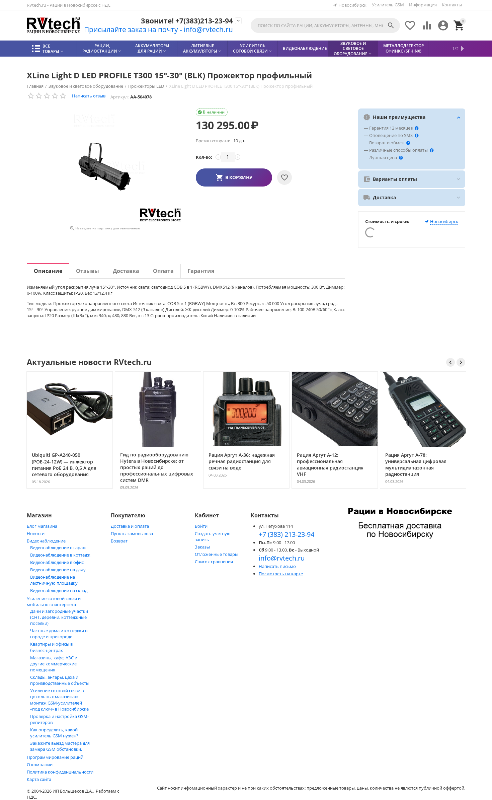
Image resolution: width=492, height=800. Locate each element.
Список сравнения (214, 562)
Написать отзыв (88, 96)
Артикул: (119, 97)
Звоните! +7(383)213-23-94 (187, 21)
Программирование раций (55, 757)
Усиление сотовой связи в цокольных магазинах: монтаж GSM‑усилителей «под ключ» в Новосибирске (59, 699)
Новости (36, 533)
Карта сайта (39, 779)
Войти (201, 526)
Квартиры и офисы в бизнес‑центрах (51, 647)
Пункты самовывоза (132, 533)
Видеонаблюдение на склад (58, 590)
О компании (40, 764)
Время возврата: (213, 141)
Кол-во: (204, 157)
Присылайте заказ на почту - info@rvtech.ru (158, 29)
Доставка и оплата (130, 526)
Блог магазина (42, 526)
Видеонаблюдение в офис (57, 562)
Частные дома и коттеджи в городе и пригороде (58, 634)
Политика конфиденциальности (60, 772)
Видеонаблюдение (46, 541)
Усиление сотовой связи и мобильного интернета (54, 601)
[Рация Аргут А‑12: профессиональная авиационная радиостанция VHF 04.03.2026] (335, 488)
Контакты (452, 5)
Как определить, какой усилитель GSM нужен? (54, 733)
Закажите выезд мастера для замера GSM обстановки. (60, 746)
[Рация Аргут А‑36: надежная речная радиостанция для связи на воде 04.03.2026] (246, 488)
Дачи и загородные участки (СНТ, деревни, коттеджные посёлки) (59, 617)
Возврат (119, 541)
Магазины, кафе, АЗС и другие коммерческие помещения (53, 664)
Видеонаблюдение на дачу (58, 570)
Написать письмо (277, 566)
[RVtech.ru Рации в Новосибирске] (53, 25)
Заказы (202, 547)
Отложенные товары (216, 554)
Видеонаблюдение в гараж (58, 547)
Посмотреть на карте (281, 574)
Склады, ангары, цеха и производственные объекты (59, 680)
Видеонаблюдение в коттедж (60, 555)
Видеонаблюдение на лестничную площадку (54, 580)
